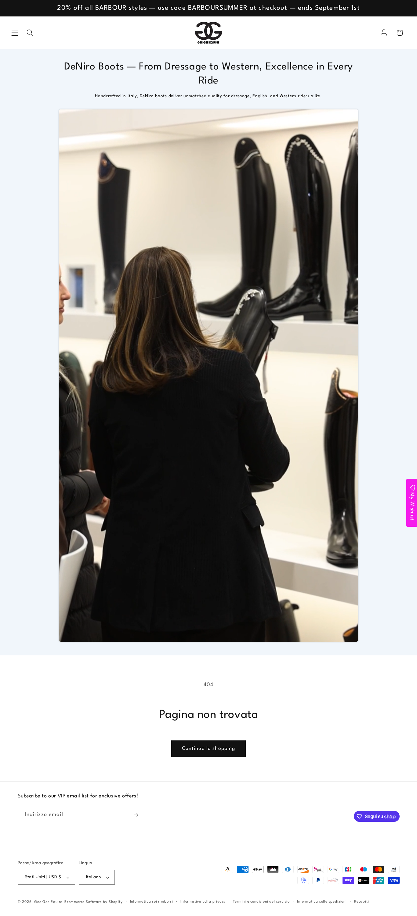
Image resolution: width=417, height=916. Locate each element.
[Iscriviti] (136, 815)
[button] (15, 33)
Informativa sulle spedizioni (322, 902)
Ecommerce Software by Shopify (93, 902)
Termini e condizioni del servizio (261, 902)
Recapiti (361, 902)
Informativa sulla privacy (203, 902)
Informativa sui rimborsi (151, 902)
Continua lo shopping (208, 748)
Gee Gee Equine (48, 902)
